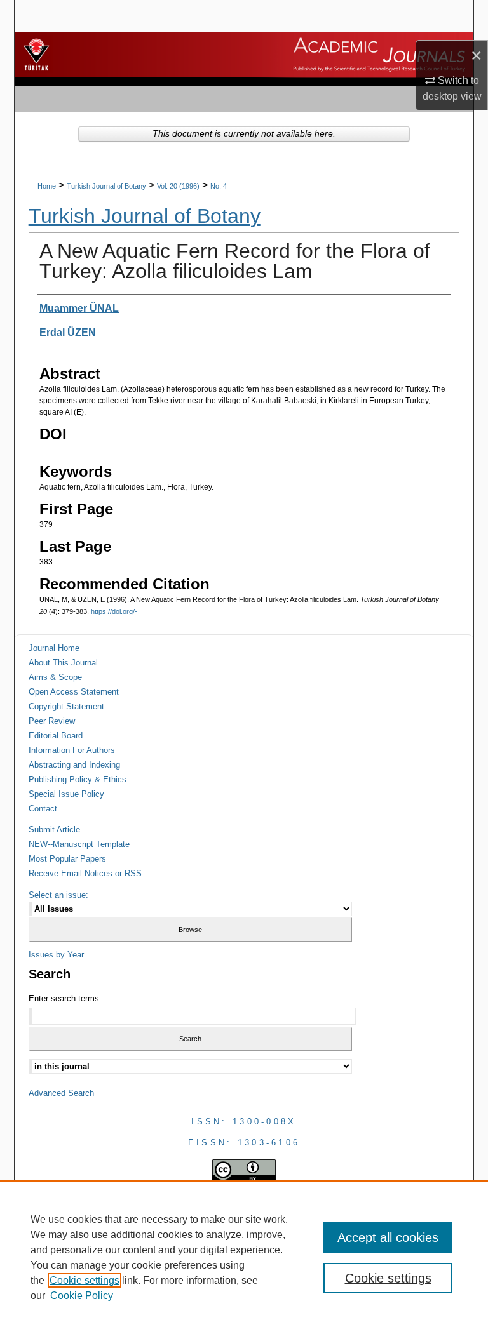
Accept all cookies (387, 1237)
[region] (244, 1257)
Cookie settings (84, 1280)
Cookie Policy (81, 1295)
